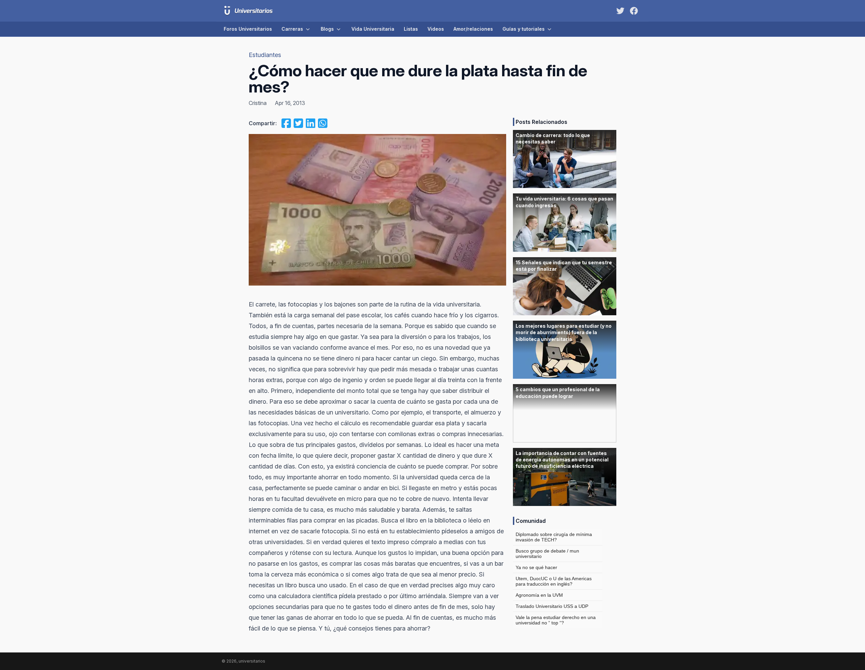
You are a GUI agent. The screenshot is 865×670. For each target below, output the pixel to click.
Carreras (292, 29)
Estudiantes (265, 54)
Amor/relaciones (473, 29)
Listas (411, 29)
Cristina (258, 103)
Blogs (327, 29)
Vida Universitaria (372, 29)
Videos (435, 29)
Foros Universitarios (248, 29)
